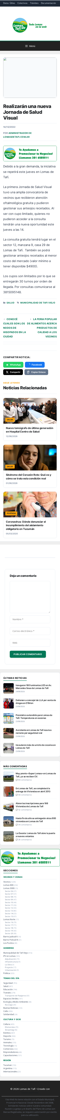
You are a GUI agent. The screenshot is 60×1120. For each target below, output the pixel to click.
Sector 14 (9, 913)
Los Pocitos (8, 943)
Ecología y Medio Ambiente (15, 1001)
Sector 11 (9, 905)
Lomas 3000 (8, 888)
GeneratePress (30, 1092)
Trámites (34, 3)
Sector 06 (9, 891)
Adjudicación (10, 959)
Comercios (8, 1049)
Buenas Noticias (10, 1008)
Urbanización (10, 970)
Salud (10, 302)
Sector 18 (9, 928)
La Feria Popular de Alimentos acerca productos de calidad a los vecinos (42, 328)
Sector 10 (9, 902)
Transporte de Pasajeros (15, 995)
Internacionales (10, 1071)
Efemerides (10, 1027)
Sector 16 (9, 922)
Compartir (15, 372)
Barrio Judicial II (10, 936)
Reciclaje (9, 1005)
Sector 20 (9, 933)
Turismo (7, 1039)
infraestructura (11, 961)
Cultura (6, 1024)
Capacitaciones (10, 1055)
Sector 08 (9, 897)
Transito (7, 992)
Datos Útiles (9, 3)
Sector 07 (9, 894)
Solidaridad (8, 1014)
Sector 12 (9, 908)
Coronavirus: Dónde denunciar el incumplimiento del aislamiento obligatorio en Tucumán (26, 525)
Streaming (9, 1030)
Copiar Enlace (38, 372)
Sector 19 (9, 930)
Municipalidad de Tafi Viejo (37, 302)
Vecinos (6, 881)
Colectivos (22, 3)
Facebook (37, 364)
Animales (7, 1042)
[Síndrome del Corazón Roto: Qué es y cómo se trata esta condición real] (30, 457)
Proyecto (9, 967)
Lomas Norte (9, 919)
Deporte (7, 1036)
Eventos (6, 1032)
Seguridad (8, 983)
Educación (8, 989)
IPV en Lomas (9, 956)
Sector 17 (9, 925)
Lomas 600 (8, 885)
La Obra (8, 964)
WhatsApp (15, 364)
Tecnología (8, 1045)
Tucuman (7, 1065)
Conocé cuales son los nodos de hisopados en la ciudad (14, 328)
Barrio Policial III (10, 939)
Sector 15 (9, 916)
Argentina (7, 1068)
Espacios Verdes (10, 998)
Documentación (48, 3)
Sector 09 (9, 899)
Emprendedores (10, 1052)
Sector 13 (9, 911)
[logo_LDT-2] (30, 160)
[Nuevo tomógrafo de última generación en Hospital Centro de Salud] (30, 411)
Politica (6, 973)
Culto (5, 1011)
